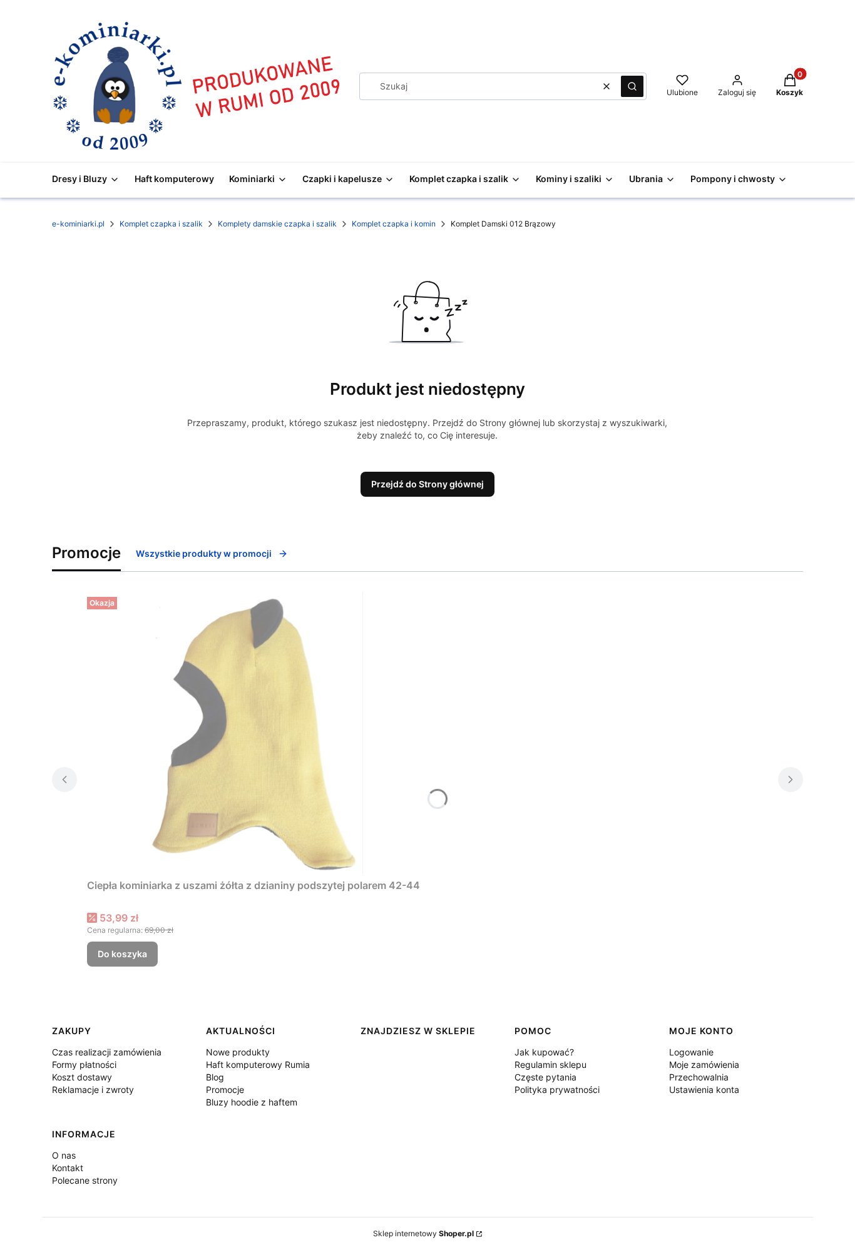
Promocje (225, 1089)
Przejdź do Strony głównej (427, 484)
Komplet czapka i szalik (161, 223)
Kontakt (67, 1167)
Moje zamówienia (704, 1064)
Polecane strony (85, 1180)
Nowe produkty (238, 1052)
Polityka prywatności (557, 1089)
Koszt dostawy (82, 1077)
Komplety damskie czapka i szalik (277, 223)
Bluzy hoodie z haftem (251, 1102)
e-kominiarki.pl (78, 223)
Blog (215, 1077)
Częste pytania (545, 1077)
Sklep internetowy (423, 1233)
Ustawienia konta (704, 1089)
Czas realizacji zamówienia (106, 1052)
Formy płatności (84, 1064)
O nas (64, 1155)
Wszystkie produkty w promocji (204, 553)
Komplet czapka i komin (394, 223)
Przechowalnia (699, 1077)
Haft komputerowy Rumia (258, 1064)
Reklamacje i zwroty (93, 1089)
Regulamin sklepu (550, 1064)
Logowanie (691, 1052)
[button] (632, 86)
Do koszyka (122, 953)
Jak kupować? (544, 1052)
